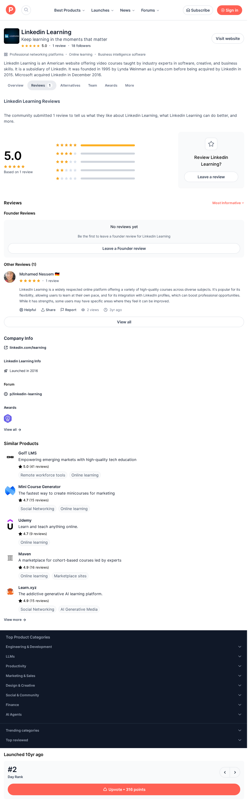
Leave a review (211, 176)
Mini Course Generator (39, 486)
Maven (24, 553)
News (125, 10)
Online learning (81, 54)
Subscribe (200, 10)
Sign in (232, 10)
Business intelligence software (122, 54)
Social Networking (37, 508)
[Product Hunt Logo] (11, 10)
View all (124, 321)
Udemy (24, 520)
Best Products (67, 10)
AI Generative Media (79, 609)
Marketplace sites (70, 575)
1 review (59, 46)
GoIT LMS (27, 453)
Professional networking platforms (36, 54)
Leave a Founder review (124, 248)
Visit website (228, 38)
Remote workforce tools (43, 475)
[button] (129, 85)
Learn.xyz (27, 587)
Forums (148, 10)
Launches (100, 10)
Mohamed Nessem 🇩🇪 (39, 274)
